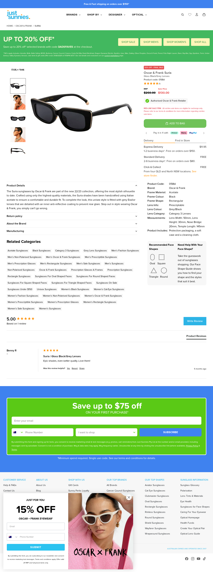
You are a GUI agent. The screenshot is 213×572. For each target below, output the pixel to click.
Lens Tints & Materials (191, 496)
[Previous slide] (146, 133)
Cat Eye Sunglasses (155, 490)
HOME (10, 25)
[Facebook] (187, 559)
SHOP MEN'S (150, 42)
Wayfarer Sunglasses (155, 528)
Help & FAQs (9, 485)
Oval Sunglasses (153, 501)
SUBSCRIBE (170, 432)
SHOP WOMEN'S (176, 42)
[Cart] (204, 14)
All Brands (112, 485)
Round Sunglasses (154, 517)
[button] (152, 84)
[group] (24, 319)
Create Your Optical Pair (192, 528)
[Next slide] (203, 133)
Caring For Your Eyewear (193, 512)
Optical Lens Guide (190, 533)
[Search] (182, 14)
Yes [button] (68, 368)
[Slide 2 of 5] (17, 102)
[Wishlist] (190, 14)
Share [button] (82, 368)
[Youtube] (199, 559)
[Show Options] (134, 432)
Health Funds (187, 523)
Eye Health (186, 501)
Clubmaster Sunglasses (157, 496)
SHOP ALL (200, 42)
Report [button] (75, 368)
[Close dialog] (129, 497)
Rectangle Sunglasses (156, 507)
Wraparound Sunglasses (157, 533)
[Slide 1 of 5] (17, 86)
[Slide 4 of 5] (17, 134)
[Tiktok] (204, 559)
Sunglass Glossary (189, 485)
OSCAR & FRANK (23, 25)
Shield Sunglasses (154, 523)
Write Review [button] (195, 321)
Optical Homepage (190, 517)
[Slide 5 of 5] (17, 150)
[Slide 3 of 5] (17, 118)
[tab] (196, 336)
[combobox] (18, 432)
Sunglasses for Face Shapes (195, 507)
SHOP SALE (128, 42)
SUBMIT (35, 547)
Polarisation (186, 490)
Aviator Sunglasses (155, 485)
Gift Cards (73, 485)
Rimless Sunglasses (155, 512)
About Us (41, 485)
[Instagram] (193, 559)
